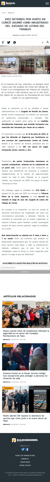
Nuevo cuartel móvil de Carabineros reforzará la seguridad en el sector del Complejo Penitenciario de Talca (26, 333)
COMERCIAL (25, 459)
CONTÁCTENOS (25, 462)
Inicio (4, 12)
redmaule (6, 339)
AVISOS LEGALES (25, 465)
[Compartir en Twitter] (8, 43)
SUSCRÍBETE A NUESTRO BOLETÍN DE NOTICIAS (25, 263)
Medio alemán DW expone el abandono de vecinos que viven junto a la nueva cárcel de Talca (25, 418)
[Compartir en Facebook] (3, 43)
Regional (11, 12)
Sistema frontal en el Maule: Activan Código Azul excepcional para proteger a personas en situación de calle (25, 376)
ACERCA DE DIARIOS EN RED (25, 455)
